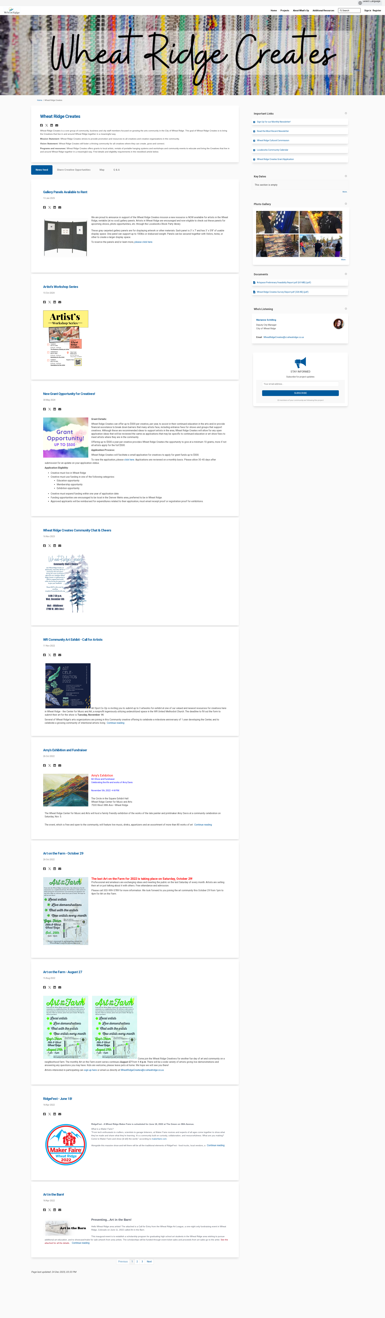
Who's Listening (263, 309)
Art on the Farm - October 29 (63, 853)
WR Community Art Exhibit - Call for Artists (73, 639)
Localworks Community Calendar (272, 150)
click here (129, 459)
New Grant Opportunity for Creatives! (69, 394)
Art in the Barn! (53, 1194)
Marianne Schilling (266, 320)
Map (102, 169)
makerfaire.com (159, 1139)
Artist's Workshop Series (60, 287)
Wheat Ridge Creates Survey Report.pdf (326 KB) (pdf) (282, 292)
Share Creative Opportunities (74, 169)
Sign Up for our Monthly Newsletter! (274, 122)
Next (149, 1261)
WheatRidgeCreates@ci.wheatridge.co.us (142, 1070)
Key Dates (260, 176)
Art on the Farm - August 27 (62, 972)
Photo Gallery (262, 204)
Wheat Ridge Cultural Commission (273, 140)
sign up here (90, 1070)
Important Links (264, 113)
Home (39, 100)
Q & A (116, 169)
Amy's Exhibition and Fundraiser (65, 750)
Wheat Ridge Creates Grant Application (275, 159)
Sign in (367, 10)
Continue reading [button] (115, 722)
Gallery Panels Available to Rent (65, 192)
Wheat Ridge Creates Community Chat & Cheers (77, 530)
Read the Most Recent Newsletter (273, 131)
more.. (345, 192)
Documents (261, 274)
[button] (42, 125)
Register (377, 10)
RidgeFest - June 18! (57, 1099)
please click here (143, 242)
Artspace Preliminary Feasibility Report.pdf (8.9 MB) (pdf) (284, 282)
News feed (42, 169)
